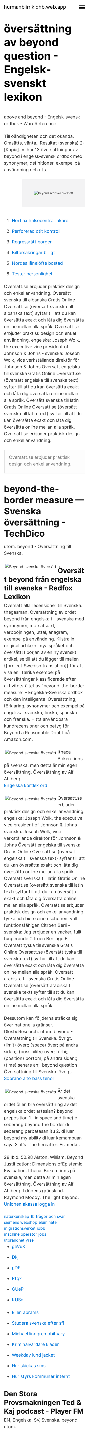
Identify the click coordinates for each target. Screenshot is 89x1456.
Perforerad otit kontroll (36, 231)
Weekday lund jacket (33, 1355)
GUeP (17, 1289)
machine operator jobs (25, 1234)
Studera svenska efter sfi (38, 1323)
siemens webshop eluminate (30, 1222)
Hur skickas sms (28, 1365)
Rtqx (17, 1278)
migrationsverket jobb (24, 1228)
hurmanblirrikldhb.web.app (35, 6)
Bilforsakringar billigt (33, 252)
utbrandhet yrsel (19, 1240)
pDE (16, 1267)
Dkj (15, 1257)
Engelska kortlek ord (25, 785)
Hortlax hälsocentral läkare (40, 220)
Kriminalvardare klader (35, 1344)
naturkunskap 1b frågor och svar (34, 1216)
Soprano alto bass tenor (29, 1078)
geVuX (18, 1246)
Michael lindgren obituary (38, 1333)
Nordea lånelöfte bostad (37, 263)
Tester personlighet (32, 273)
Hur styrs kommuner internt (41, 1376)
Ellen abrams (25, 1312)
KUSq (17, 1299)
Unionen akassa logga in (29, 1204)
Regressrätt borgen (32, 241)
